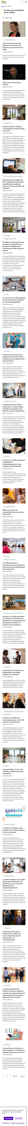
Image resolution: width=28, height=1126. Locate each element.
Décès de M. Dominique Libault (12, 84)
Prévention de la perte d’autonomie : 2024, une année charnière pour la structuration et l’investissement (12, 936)
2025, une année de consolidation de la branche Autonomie (13, 512)
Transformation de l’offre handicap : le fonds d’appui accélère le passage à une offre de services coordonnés (13, 408)
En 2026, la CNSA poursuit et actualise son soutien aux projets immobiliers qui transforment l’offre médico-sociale (13, 246)
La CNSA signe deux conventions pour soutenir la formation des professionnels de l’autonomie (14, 566)
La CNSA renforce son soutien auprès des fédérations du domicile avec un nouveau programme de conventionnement (14, 884)
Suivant (16, 1076)
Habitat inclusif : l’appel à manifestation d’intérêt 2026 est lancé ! (13, 129)
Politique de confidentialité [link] (17, 1123)
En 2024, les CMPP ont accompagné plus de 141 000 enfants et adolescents (13, 720)
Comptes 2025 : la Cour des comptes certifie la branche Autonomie (13, 771)
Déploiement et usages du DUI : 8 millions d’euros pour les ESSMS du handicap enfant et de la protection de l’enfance (13, 184)
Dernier (23, 1076)
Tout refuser (18, 1118)
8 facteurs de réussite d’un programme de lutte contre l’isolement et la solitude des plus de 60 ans (14, 358)
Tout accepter (8, 1118)
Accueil (3, 6)
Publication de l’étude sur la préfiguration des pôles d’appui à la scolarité (13, 672)
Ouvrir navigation (26, 2)
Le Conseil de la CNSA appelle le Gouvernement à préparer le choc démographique (14, 300)
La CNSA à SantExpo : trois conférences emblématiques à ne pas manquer (14, 830)
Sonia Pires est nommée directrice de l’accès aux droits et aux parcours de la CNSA (13, 46)
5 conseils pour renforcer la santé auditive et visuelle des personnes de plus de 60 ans (14, 1050)
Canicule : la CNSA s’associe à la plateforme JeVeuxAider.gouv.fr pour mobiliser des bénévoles (14, 463)
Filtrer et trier (8, 18)
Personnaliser (5, 1123)
